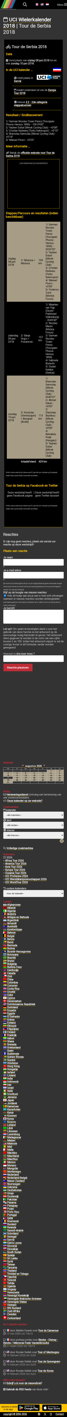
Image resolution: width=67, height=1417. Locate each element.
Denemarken (14, 1001)
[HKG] (5, 1066)
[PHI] (5, 1029)
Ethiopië (11, 1025)
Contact (60, 1414)
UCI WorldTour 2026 (16, 882)
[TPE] (5, 1264)
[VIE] (5, 1305)
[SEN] (5, 1236)
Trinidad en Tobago (18, 1273)
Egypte (11, 1013)
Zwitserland (14, 1318)
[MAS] (5, 1143)
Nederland (13, 1174)
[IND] (5, 1078)
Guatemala (13, 1053)
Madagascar (14, 1137)
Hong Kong (13, 1066)
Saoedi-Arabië (15, 1230)
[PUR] (5, 1212)
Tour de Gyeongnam (49, 1361)
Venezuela (13, 1292)
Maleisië (12, 1143)
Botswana (12, 954)
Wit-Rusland (14, 1308)
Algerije (11, 911)
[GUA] (5, 1053)
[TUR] (5, 1283)
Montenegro (14, 1171)
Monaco (11, 1165)
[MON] (5, 1165)
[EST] (5, 1022)
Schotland (12, 1233)
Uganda (11, 1286)
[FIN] (5, 1032)
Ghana (10, 1041)
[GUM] (5, 1050)
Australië (12, 926)
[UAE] (5, 1298)
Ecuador (11, 1010)
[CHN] (5, 979)
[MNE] (5, 1171)
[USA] (5, 1302)
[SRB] (5, 1239)
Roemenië (13, 1221)
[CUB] (5, 995)
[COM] (5, 985)
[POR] (5, 1215)
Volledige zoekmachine (20, 848)
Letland (11, 1125)
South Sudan (14, 1252)
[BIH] (5, 951)
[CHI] (5, 976)
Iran (9, 1084)
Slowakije (12, 1249)
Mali (9, 1146)
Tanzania (12, 1267)
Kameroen (13, 1106)
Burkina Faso (14, 967)
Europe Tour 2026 (15, 869)
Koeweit (12, 1115)
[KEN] (5, 1112)
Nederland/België (17, 1177)
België (10, 936)
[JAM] (5, 1097)
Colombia (12, 982)
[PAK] (5, 1199)
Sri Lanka (12, 1258)
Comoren (12, 985)
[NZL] (5, 1181)
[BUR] (5, 967)
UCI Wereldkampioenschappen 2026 (26, 879)
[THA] (5, 1270)
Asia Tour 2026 (13, 866)
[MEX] (5, 1162)
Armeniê (12, 923)
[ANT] (5, 917)
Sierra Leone (14, 1242)
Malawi (11, 1140)
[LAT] (5, 1125)
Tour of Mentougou (48, 1352)
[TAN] (5, 1267)
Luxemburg (13, 1134)
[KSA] (5, 1230)
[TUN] (5, 1280)
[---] (5, 1178)
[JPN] (5, 1100)
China (10, 979)
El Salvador (13, 1016)
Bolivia (11, 948)
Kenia (10, 1112)
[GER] (5, 1007)
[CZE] (5, 1277)
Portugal (12, 1215)
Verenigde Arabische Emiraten (24, 1298)
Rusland (11, 1224)
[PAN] (5, 1202)
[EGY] (5, 1013)
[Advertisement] (33, 186)
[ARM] (5, 923)
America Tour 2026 (16, 863)
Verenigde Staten (17, 1301)
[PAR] (5, 1205)
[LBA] (5, 1128)
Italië (10, 1090)
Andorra (11, 914)
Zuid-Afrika (13, 1311)
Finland (11, 1032)
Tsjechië (12, 1276)
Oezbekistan (14, 1190)
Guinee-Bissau (15, 1056)
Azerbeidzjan (14, 929)
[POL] (5, 1208)
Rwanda (11, 1227)
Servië (17, 81)
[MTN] (5, 1156)
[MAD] (5, 1137)
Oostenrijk (13, 1196)
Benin (10, 942)
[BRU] (5, 961)
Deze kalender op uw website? (24, 800)
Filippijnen (13, 1029)
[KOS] (5, 1122)
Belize (10, 939)
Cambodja (12, 970)
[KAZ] (5, 1109)
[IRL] (5, 1072)
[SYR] (5, 1261)
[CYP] (5, 998)
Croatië (11, 991)
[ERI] (5, 1019)
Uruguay (11, 1289)
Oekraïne (12, 1187)
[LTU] (5, 1131)
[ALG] (5, 911)
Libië (10, 1128)
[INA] (5, 1081)
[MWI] (5, 1140)
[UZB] (5, 1190)
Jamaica (12, 1097)
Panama (11, 1202)
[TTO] (5, 1274)
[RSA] (5, 1311)
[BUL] (5, 964)
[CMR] (5, 1106)
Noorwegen (13, 1184)
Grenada (11, 1044)
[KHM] (5, 970)
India (10, 1078)
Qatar (10, 1218)
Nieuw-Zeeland (16, 1180)
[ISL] (5, 1075)
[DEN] (5, 1001)
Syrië (10, 1261)
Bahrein (11, 932)
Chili (9, 976)
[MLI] (5, 1146)
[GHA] (5, 1041)
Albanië (11, 907)
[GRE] (5, 1047)
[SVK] (5, 1249)
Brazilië (11, 957)
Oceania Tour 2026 (15, 873)
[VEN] (5, 1292)
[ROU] (5, 1221)
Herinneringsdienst (17, 794)
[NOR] (5, 1184)
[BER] (5, 945)
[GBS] (5, 1057)
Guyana (11, 1059)
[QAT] (5, 1218)
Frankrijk (12, 1035)
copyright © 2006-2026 (15, 1414)
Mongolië (12, 1168)
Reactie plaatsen (18, 667)
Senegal (11, 1236)
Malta (10, 1149)
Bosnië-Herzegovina (19, 951)
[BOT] (5, 954)
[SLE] (5, 1243)
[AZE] (5, 929)
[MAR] (5, 1153)
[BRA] (5, 957)
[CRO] (5, 992)
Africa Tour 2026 (14, 860)
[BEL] (5, 936)
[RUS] (5, 1224)
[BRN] (5, 932)
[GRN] (5, 1044)
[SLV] (5, 1016)
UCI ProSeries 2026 (16, 876)
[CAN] (5, 973)
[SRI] (5, 1258)
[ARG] (5, 920)
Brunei (10, 960)
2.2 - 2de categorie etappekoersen (30, 104)
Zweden (11, 1314)
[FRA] (5, 1035)
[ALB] (5, 908)
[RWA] (5, 1227)
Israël (10, 1087)
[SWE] (5, 1314)
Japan (10, 1100)
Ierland (11, 1072)
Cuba (10, 994)
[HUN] (5, 1069)
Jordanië (12, 1103)
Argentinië (13, 920)
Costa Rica (13, 988)
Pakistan (12, 1199)
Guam (10, 1050)
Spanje (11, 1255)
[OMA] (5, 1193)
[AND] (5, 914)
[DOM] (5, 1004)
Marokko (12, 1152)
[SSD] (5, 1252)
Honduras (12, 1063)
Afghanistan (14, 904)
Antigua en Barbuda (18, 917)
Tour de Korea (46, 1370)
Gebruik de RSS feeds (18, 1389)
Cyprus (11, 998)
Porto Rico (13, 1211)
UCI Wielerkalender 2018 (27, 22)
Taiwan (11, 1264)
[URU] (5, 1289)
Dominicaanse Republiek (21, 1004)
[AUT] (5, 1196)
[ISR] (5, 1088)
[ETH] (5, 1026)
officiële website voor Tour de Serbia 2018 (30, 154)
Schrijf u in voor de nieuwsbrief (24, 1383)
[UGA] (5, 1286)
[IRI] (5, 1084)
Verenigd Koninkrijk (18, 1295)
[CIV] (5, 1094)
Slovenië (12, 1245)
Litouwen (12, 1131)
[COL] (5, 982)
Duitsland (12, 1007)
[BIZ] (5, 939)
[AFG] (5, 904)
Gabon (10, 1038)
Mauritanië (13, 1155)
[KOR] (5, 1118)
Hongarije (12, 1069)
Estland (11, 1022)
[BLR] (5, 1308)
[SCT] (5, 1233)
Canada (11, 973)
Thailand (12, 1270)
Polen (10, 1208)
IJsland (11, 1075)
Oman (10, 1193)
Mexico (11, 1162)
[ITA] (5, 1091)
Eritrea (10, 1019)
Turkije (10, 1283)
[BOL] (5, 948)
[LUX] (5, 1134)
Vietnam (11, 1304)
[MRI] (5, 1159)
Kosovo (11, 1121)
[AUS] (5, 926)
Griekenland (13, 1047)
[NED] (5, 1174)
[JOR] (5, 1103)
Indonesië (13, 1081)
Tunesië (11, 1280)
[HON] (5, 1063)
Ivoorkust (12, 1094)
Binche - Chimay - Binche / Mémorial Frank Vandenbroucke (30, 1341)
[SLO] (5, 1246)
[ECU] (5, 1010)
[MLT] (5, 1149)
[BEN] (5, 942)
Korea (10, 1118)
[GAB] (5, 1038)
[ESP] (5, 1255)
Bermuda (12, 945)
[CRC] (5, 988)
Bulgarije (12, 963)
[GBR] (5, 1295)
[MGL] (5, 1168)
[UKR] (5, 1187)
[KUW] (5, 1115)
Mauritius (12, 1159)
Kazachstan (13, 1109)
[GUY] (5, 1060)
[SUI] (5, 1318)
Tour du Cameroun (48, 1330)
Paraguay (12, 1205)
